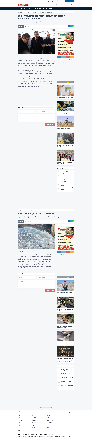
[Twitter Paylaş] (71, 26)
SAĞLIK (64, 5)
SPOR (61, 5)
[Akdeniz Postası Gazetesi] (23, 4)
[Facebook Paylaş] (69, 26)
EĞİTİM (57, 5)
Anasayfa (20, 12)
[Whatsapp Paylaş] (73, 26)
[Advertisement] (12, 27)
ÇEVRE (24, 210)
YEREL (68, 5)
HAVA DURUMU (25, 407)
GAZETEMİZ (52, 5)
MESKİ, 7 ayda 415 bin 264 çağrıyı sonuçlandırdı (39, 8)
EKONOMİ (47, 5)
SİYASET (42, 5)
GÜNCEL (37, 5)
